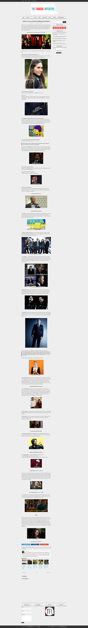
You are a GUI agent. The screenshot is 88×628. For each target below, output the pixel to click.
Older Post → (49, 572)
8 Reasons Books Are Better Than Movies (59, 43)
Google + (44, 544)
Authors (27, 17)
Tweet (26, 544)
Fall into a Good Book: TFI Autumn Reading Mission (24, 567)
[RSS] (65, 28)
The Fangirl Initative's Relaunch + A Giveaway (59, 38)
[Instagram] (58, 28)
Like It (35, 544)
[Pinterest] (60, 28)
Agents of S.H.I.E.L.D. (24, 546)
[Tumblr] (63, 28)
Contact (29, 0)
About (26, 0)
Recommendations (61, 17)
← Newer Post (24, 572)
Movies (35, 17)
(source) (36, 89)
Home (23, 0)
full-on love (24, 316)
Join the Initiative (34, 0)
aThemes (52, 626)
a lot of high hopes (29, 50)
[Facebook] (56, 28)
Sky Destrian (32, 546)
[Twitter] (54, 28)
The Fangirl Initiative (30, 626)
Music (50, 17)
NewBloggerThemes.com (62, 626)
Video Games (45, 17)
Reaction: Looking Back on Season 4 (36, 21)
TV (31, 17)
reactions (29, 546)
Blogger (61, 51)
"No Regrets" (39, 492)
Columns (54, 17)
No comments (41, 22)
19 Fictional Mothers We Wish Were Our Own (59, 36)
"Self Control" (38, 470)
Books (40, 17)
